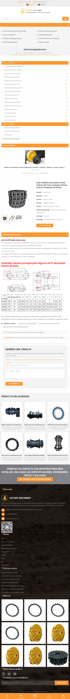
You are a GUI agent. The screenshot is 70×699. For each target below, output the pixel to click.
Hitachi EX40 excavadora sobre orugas (12, 586)
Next (67, 161)
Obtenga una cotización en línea (37, 479)
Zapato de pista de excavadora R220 (12, 589)
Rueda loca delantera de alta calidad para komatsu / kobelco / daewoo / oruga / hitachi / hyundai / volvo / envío (35, 167)
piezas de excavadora (30, 53)
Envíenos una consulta (35, 696)
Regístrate (61, 683)
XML (2, 562)
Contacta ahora (45, 225)
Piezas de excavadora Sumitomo (13, 88)
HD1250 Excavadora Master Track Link (49, 323)
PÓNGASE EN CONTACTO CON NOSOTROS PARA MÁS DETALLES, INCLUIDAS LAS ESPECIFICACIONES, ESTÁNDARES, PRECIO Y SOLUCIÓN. (35, 472)
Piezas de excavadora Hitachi (12, 73)
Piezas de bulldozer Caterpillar (12, 128)
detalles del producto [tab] (12, 234)
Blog (2, 558)
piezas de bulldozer (9, 124)
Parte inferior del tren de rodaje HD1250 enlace (15, 327)
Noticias (3, 555)
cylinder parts (8, 135)
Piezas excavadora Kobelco (11, 77)
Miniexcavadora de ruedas (11, 139)
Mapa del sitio (5, 565)
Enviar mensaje (14, 384)
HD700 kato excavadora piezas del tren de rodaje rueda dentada (26, 332)
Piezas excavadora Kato (44, 53)
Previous (2, 161)
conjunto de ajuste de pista (9, 573)
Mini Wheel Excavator (10, 120)
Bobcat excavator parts (10, 109)
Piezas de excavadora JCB (11, 95)
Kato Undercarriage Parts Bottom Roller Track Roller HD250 (35, 456)
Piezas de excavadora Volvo (12, 84)
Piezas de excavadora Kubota (12, 102)
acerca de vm (5, 552)
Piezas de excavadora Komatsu (13, 70)
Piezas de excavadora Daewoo (12, 91)
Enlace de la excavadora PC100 (10, 579)
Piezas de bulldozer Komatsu (12, 131)
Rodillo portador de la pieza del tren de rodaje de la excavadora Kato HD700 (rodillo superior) (38, 338)
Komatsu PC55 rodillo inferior (9, 583)
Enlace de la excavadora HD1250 (27, 323)
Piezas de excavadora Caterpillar (13, 66)
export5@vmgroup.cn (43, 2)
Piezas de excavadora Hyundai (12, 81)
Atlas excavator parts (10, 116)
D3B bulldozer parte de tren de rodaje (12, 593)
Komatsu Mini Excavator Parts (41, 692)
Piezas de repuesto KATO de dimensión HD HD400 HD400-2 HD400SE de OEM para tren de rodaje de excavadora (58, 456)
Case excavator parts (10, 113)
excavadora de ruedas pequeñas (11, 576)
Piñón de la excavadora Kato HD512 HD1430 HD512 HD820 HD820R (12, 456)
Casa (19, 53)
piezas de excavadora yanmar (12, 106)
